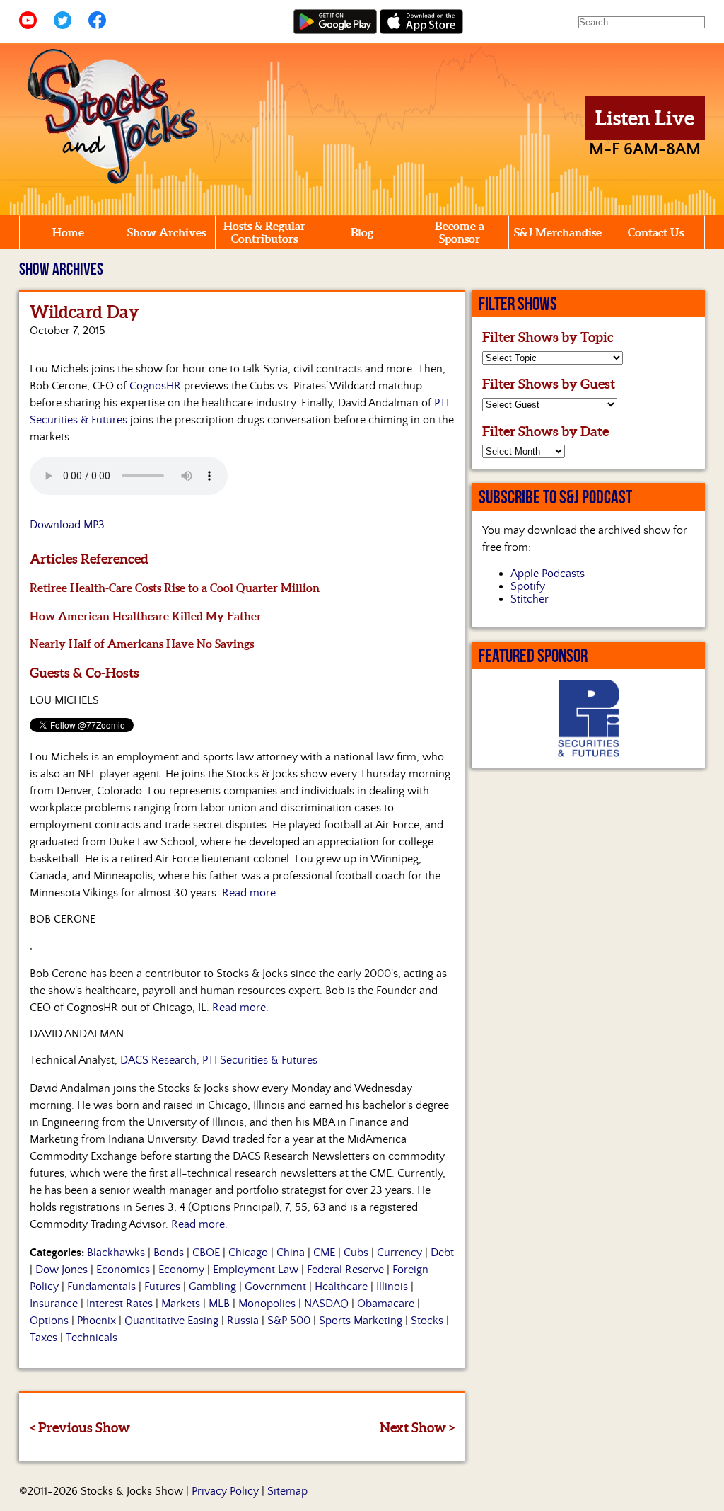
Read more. (250, 892)
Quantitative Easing (171, 1320)
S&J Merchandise (558, 232)
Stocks (427, 1320)
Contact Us (656, 232)
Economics (123, 1269)
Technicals (91, 1337)
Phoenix (96, 1320)
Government (275, 1286)
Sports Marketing (360, 1320)
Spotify (527, 586)
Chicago (248, 1252)
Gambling (212, 1286)
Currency (399, 1252)
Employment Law (255, 1269)
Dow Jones (61, 1269)
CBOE (206, 1252)
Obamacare (385, 1303)
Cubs (356, 1252)
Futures (162, 1286)
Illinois (392, 1286)
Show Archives (166, 232)
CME (324, 1252)
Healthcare (341, 1286)
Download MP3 (67, 524)
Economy (181, 1269)
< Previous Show (80, 1427)
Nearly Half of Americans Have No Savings (142, 643)
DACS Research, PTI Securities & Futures (218, 1060)
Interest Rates (119, 1303)
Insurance (54, 1303)
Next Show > (417, 1427)
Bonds (168, 1252)
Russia (243, 1320)
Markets (180, 1303)
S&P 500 (288, 1320)
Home (68, 232)
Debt (442, 1252)
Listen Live (644, 118)
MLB (219, 1303)
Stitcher (529, 599)
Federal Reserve (345, 1269)
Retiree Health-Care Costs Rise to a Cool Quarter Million (175, 587)
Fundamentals (101, 1286)
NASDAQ (326, 1303)
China (290, 1252)
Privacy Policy (225, 1491)
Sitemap (287, 1491)
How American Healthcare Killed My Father (146, 616)
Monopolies (267, 1303)
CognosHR (155, 386)
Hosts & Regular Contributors (264, 232)
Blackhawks (116, 1252)
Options (49, 1320)
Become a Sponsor (459, 232)
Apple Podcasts (547, 573)
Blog (362, 232)
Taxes (43, 1337)
